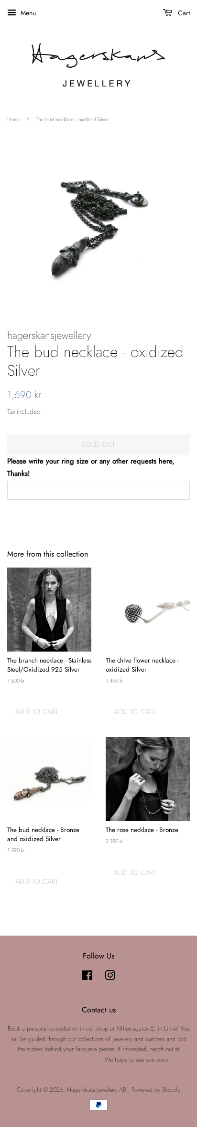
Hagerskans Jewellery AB (97, 1089)
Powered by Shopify (155, 1089)
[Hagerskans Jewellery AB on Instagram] (110, 977)
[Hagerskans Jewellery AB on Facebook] (87, 977)
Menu (27, 13)
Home (14, 119)
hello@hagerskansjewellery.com (64, 1059)
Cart (183, 13)
